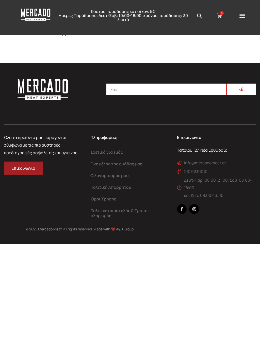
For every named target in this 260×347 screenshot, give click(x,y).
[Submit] (241, 89)
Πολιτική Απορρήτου (110, 187)
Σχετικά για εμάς (106, 152)
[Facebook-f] (182, 209)
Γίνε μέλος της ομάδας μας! (117, 164)
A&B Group (125, 229)
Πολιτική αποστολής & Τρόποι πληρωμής (119, 213)
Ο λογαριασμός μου (109, 175)
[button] (242, 16)
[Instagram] (194, 209)
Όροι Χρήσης (103, 199)
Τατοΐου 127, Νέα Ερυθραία (202, 150)
